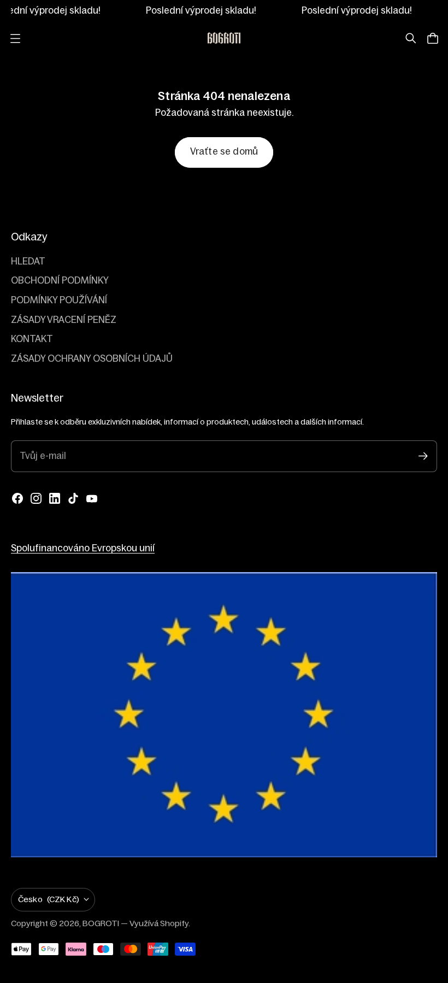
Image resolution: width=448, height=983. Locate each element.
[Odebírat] (423, 456)
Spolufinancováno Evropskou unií (83, 548)
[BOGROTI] (224, 38)
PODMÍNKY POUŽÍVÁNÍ (59, 300)
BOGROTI (100, 923)
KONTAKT (32, 339)
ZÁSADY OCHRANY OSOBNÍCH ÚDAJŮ (92, 359)
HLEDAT (28, 261)
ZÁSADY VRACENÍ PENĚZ (63, 320)
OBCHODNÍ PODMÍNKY (60, 280)
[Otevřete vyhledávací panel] (411, 38)
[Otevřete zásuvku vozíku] (433, 38)
